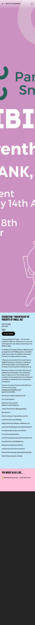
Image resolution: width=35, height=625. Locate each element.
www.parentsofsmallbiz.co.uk (11, 390)
